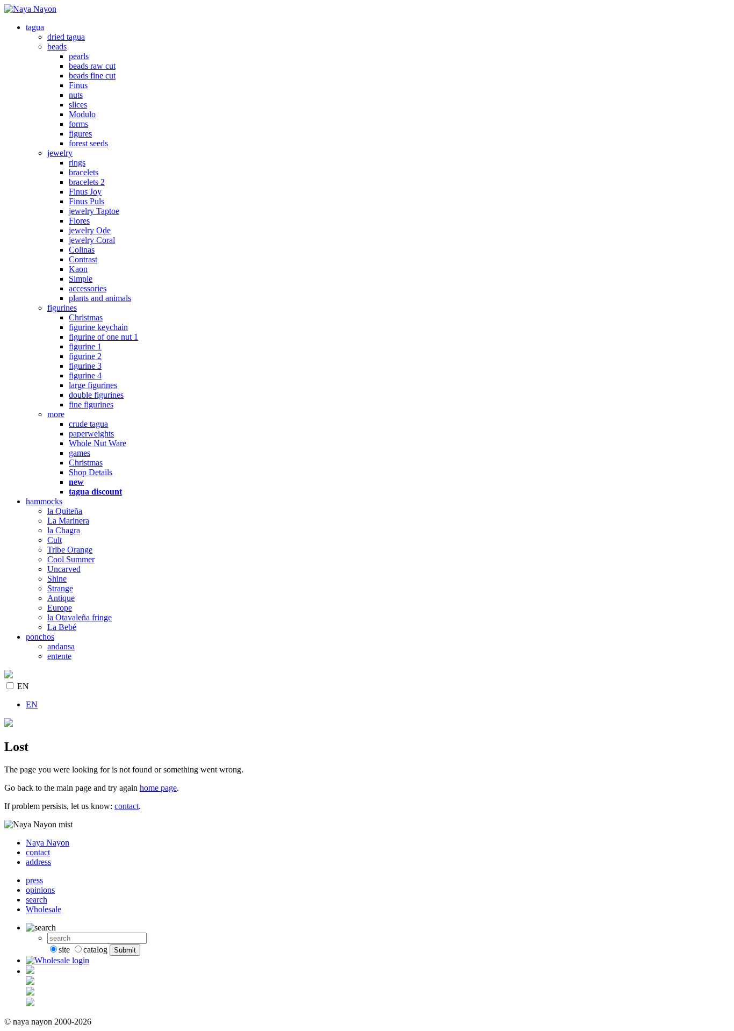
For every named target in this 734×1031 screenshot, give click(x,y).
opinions (40, 889)
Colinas (82, 249)
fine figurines (91, 404)
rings (77, 162)
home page (158, 787)
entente (59, 656)
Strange (60, 588)
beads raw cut (92, 65)
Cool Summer (71, 559)
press (34, 880)
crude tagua (88, 423)
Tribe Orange (69, 549)
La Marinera (68, 520)
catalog (95, 949)
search (36, 899)
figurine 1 (85, 346)
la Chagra (63, 530)
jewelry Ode (90, 230)
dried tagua (66, 36)
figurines (62, 307)
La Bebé (61, 627)
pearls (79, 56)
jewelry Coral (92, 240)
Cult (54, 540)
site (64, 949)
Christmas (86, 317)
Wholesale (43, 909)
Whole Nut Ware (97, 443)
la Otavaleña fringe (79, 617)
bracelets (83, 172)
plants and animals (100, 298)
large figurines (93, 385)
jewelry (60, 152)
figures (80, 133)
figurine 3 (85, 365)
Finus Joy (85, 191)
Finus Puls (86, 201)
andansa (61, 646)
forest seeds (88, 143)
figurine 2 (85, 356)
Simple (80, 278)
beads (57, 46)
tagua (35, 27)
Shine (57, 578)
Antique (61, 598)
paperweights (91, 433)
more (55, 414)
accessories (87, 288)
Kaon (78, 269)
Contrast (83, 259)
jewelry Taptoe (94, 211)
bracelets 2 (87, 182)
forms (78, 123)
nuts (76, 94)
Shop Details (90, 472)
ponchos (40, 636)
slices (78, 104)
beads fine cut (92, 75)
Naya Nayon (47, 842)
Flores (79, 220)
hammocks (44, 501)
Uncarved (64, 569)
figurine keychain (98, 327)
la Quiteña (64, 511)
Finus (78, 85)
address (38, 862)
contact (126, 806)
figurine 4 (85, 375)
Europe (59, 607)
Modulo (82, 114)
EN (23, 686)
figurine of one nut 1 (103, 336)
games (79, 452)
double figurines (96, 394)
